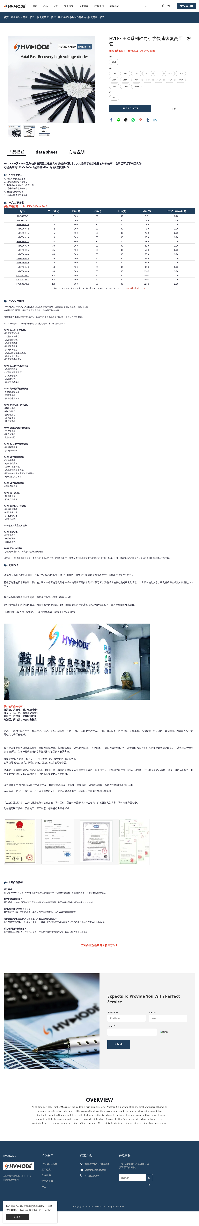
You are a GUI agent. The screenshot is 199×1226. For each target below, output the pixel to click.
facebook (111, 120)
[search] (146, 6)
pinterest (140, 120)
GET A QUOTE (186, 6)
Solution (114, 6)
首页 (35, 6)
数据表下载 (47, 1180)
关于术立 (68, 6)
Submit (118, 1044)
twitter (126, 120)
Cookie (19, 1206)
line (118, 120)
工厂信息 (46, 1169)
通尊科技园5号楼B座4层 (97, 1164)
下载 (174, 108)
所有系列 (15, 17)
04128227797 (91, 1175)
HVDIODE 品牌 (49, 1163)
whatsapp (133, 120)
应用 (56, 6)
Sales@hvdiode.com (95, 1169)
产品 (45, 6)
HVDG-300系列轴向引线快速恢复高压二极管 (81, 17)
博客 (44, 1186)
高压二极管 (29, 17)
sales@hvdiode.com (135, 288)
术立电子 (47, 1156)
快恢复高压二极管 (46, 17)
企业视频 (84, 6)
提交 (149, 1178)
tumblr (148, 120)
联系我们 (99, 6)
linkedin (155, 120)
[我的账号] (155, 6)
